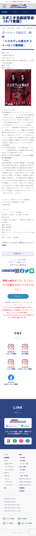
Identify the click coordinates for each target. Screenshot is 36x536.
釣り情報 (24, 519)
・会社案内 (21, 491)
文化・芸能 (11, 28)
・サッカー (7, 479)
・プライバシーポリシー (25, 482)
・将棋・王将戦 (23, 476)
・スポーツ (6, 476)
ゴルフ (15, 12)
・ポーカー (22, 473)
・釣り (5, 488)
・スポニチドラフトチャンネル (12, 511)
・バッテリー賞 (23, 464)
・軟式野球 (22, 460)
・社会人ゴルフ (8, 464)
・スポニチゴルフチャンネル (11, 505)
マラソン (26, 12)
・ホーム (5, 454)
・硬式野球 (22, 457)
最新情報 (4, 12)
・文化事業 (22, 470)
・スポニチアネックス (9, 499)
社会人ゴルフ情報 (27, 523)
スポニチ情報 (10, 519)
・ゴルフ (5, 460)
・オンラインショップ (24, 479)
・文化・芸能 (22, 467)
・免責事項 (21, 488)
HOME (3, 28)
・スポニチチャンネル (9, 502)
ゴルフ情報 (9, 523)
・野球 (20, 454)
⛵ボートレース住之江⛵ (18, 265)
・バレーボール (8, 485)
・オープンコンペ (9, 467)
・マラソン (6, 473)
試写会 (18, 28)
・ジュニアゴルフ (9, 470)
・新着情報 (6, 457)
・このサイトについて (24, 485)
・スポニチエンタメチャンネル (12, 508)
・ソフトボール (8, 482)
